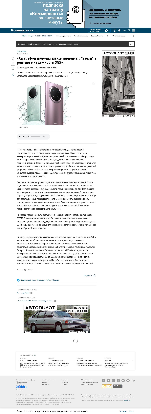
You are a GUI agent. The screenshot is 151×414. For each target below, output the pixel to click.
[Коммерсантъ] (22, 30)
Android (64, 384)
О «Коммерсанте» (49, 380)
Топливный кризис (119, 36)
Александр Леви (23, 293)
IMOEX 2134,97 (47, 36)
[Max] (128, 380)
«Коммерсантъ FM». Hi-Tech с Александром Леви (34, 301)
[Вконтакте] (108, 380)
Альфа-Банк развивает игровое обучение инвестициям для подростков (89, 364)
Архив (44, 382)
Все (34, 355)
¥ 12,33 (37, 36)
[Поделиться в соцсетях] (13, 74)
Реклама (65, 380)
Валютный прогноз (97, 36)
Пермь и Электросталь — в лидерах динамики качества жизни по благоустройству (116, 365)
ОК (131, 44)
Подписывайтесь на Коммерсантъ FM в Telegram (40, 280)
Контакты (46, 384)
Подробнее (126, 400)
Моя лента (28, 411)
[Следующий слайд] (133, 361)
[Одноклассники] (118, 380)
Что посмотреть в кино (63, 36)
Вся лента (123, 411)
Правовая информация (89, 382)
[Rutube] (123, 380)
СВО (108, 36)
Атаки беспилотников (81, 36)
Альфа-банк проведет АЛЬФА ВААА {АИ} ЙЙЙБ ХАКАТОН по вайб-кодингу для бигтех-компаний (33, 365)
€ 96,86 (31, 36)
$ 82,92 (24, 36)
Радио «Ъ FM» (21, 51)
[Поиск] (129, 30)
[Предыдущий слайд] (18, 361)
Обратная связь (87, 380)
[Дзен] (113, 380)
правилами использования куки (65, 44)
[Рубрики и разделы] (133, 30)
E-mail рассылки (87, 384)
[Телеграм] (103, 380)
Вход (124, 30)
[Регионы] (115, 30)
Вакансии (65, 382)
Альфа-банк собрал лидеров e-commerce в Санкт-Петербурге (58, 364)
